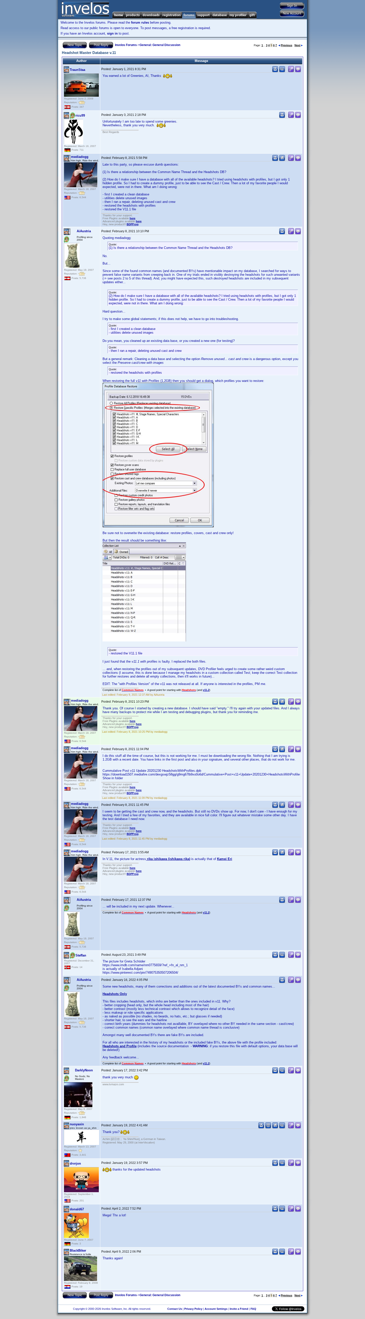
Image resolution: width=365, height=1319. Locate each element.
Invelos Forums (126, 45)
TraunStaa (77, 70)
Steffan (80, 955)
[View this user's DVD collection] (282, 71)
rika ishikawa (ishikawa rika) (168, 859)
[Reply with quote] (298, 71)
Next (297, 45)
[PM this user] (275, 71)
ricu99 (80, 115)
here (132, 218)
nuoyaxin (77, 1124)
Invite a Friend (239, 1308)
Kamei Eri (224, 859)
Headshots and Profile (120, 1046)
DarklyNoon (84, 1070)
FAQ (253, 1308)
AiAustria (84, 231)
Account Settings (216, 1308)
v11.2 (206, 689)
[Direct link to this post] (291, 71)
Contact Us (174, 1308)
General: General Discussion (160, 45)
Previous (286, 45)
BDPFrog (133, 224)
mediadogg (79, 157)
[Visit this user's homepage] (282, 160)
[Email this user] (268, 1127)
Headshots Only (115, 994)
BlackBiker (78, 1250)
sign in (112, 33)
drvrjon (75, 1163)
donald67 (77, 1209)
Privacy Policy (193, 1308)
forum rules (140, 22)
